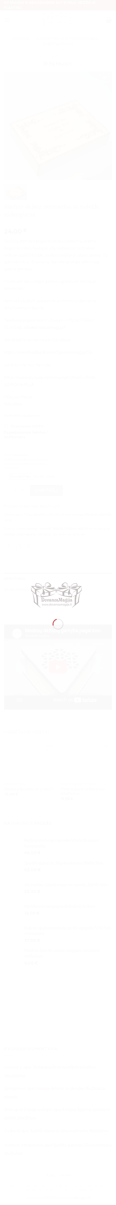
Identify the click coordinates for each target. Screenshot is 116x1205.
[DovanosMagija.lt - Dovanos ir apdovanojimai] (58, 596)
